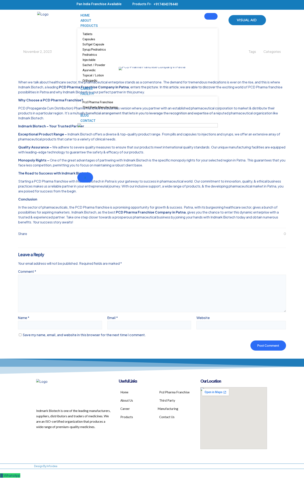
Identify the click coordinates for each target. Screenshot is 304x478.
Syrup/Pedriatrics (94, 49)
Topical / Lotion (93, 75)
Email (112, 318)
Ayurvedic (89, 70)
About (85, 21)
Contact (88, 121)
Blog (84, 115)
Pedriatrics (90, 55)
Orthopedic (90, 80)
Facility (87, 94)
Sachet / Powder (94, 65)
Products (89, 26)
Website (203, 318)
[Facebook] (254, 5)
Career (86, 89)
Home (85, 15)
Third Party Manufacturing (100, 107)
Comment (27, 271)
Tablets (87, 34)
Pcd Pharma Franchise (98, 102)
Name (23, 318)
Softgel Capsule (93, 44)
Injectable (89, 60)
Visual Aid (247, 20)
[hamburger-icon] (211, 16)
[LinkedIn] (260, 5)
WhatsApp (12, 475)
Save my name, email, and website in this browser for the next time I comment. (84, 335)
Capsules (89, 39)
